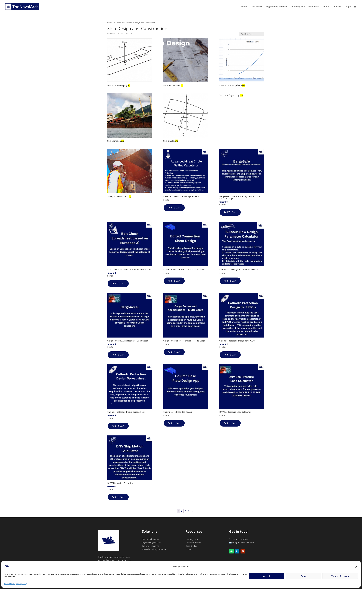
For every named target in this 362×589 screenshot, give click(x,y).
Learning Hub (298, 7)
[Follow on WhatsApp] (231, 551)
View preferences (340, 576)
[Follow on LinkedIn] (237, 551)
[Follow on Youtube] (243, 551)
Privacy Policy (21, 583)
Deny (303, 576)
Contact (337, 7)
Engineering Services (276, 7)
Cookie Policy (9, 583)
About (326, 7)
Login (348, 7)
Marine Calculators (150, 539)
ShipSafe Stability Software (154, 549)
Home (244, 7)
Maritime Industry (121, 22)
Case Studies (191, 546)
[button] (356, 566)
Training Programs (150, 546)
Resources (313, 7)
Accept (266, 576)
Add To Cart (174, 207)
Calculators (256, 7)
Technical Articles (193, 542)
